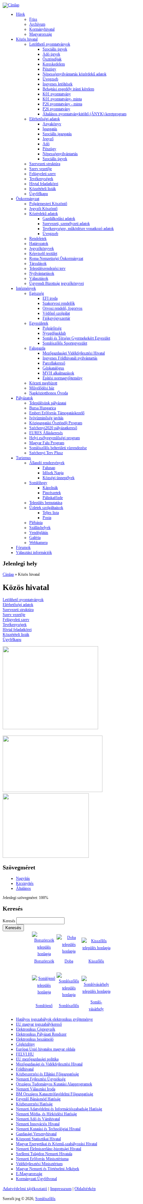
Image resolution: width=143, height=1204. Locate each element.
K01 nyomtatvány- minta (62, 99)
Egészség (36, 293)
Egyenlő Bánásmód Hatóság (38, 1099)
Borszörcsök (44, 961)
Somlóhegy (38, 482)
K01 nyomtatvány (57, 94)
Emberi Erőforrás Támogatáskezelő (56, 413)
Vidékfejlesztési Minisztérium (39, 1163)
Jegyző (48, 139)
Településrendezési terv (47, 268)
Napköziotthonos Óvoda (48, 393)
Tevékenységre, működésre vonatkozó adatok (78, 228)
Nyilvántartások (41, 273)
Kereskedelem (54, 64)
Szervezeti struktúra (44, 163)
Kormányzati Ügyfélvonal (36, 1178)
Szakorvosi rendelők (59, 303)
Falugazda (37, 348)
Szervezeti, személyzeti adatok (66, 223)
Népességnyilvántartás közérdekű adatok (74, 74)
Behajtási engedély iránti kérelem (68, 89)
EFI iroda (50, 298)
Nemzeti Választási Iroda (35, 1089)
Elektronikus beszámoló (35, 1039)
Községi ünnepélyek (58, 477)
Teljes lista (51, 512)
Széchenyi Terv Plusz (46, 453)
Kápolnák (50, 487)
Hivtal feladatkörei (43, 183)
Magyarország (40, 34)
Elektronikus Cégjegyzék (35, 1029)
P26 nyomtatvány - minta (62, 104)
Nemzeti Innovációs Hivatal (38, 1124)
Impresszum (61, 1188)
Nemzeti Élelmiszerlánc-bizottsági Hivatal (48, 1149)
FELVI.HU (25, 1054)
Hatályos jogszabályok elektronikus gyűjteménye (54, 1019)
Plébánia (36, 522)
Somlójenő (44, 1005)
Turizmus (23, 457)
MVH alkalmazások (58, 373)
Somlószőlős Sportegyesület (65, 343)
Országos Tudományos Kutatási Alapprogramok (54, 1084)
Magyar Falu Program (46, 443)
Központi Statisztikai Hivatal (38, 1139)
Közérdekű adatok (43, 213)
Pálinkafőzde (53, 497)
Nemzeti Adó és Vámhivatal (38, 1119)
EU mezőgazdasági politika (37, 1059)
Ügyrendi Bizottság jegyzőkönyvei (56, 283)
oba (70, 961)
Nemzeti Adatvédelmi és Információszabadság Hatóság (59, 1109)
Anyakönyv (52, 124)
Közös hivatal (27, 39)
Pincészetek (52, 492)
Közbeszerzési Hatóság (34, 1104)
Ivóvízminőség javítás (46, 418)
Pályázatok (24, 398)
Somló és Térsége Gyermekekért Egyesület (76, 338)
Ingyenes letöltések (57, 84)
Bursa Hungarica (42, 408)
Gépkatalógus (53, 368)
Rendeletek (38, 238)
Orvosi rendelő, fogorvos (62, 308)
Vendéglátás (38, 532)
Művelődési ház (41, 388)
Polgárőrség (52, 328)
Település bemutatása (45, 502)
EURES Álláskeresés (46, 433)
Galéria (35, 537)
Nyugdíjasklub (54, 333)
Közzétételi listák (42, 188)
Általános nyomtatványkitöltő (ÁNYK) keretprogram (84, 114)
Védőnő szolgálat (56, 313)
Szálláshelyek (40, 527)
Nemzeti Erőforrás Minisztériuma (42, 1158)
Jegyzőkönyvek (41, 248)
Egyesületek (38, 323)
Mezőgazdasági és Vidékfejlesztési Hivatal (49, 1064)
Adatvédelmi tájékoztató (25, 1188)
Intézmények (26, 288)
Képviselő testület (43, 253)
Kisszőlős (96, 961)
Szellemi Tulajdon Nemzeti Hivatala (44, 1154)
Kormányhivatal (42, 29)
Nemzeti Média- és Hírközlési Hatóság (46, 1114)
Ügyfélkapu (38, 193)
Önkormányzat (27, 198)
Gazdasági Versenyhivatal (36, 1134)
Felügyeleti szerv (42, 173)
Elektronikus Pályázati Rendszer (41, 1034)
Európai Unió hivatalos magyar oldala (45, 1049)
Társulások (38, 263)
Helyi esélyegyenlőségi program (54, 438)
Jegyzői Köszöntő (43, 208)
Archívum (37, 24)
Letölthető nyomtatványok (49, 44)
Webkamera (38, 542)
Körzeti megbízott (43, 383)
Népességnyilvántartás (60, 153)
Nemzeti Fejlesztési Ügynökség (41, 1079)
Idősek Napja (53, 472)
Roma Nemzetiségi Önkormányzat (56, 258)
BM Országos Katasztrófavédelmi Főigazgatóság (54, 1094)
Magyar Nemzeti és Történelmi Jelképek (47, 1168)
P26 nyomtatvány (56, 109)
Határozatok (38, 243)
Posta (47, 517)
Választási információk (34, 552)
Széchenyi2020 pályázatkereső (53, 428)
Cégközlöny (25, 1044)
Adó (46, 144)
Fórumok (23, 547)
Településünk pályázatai (47, 403)
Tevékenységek (41, 178)
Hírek (20, 14)
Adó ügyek (51, 54)
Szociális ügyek (55, 49)
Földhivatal (25, 1069)
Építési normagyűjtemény (62, 378)
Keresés (9, 921)
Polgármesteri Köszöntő (48, 203)
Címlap (8, 574)
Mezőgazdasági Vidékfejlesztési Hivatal (74, 353)
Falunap (49, 467)
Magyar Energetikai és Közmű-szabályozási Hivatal (56, 1144)
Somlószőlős (69, 1005)
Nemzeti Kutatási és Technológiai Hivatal (48, 1129)
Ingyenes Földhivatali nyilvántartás (70, 358)
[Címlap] (11, 5)
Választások (38, 278)
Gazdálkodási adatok (59, 218)
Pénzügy (49, 69)
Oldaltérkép (85, 1188)
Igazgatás (50, 129)
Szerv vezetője (40, 168)
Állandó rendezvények (47, 462)
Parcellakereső (54, 363)
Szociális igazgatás (57, 134)
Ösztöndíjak (52, 59)
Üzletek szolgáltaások (46, 507)
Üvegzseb (50, 79)
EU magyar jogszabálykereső (39, 1024)
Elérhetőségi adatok (44, 119)
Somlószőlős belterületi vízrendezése (58, 448)
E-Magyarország (29, 1173)
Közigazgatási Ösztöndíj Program (55, 423)
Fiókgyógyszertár (56, 318)
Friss (33, 19)
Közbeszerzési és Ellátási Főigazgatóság (47, 1074)
